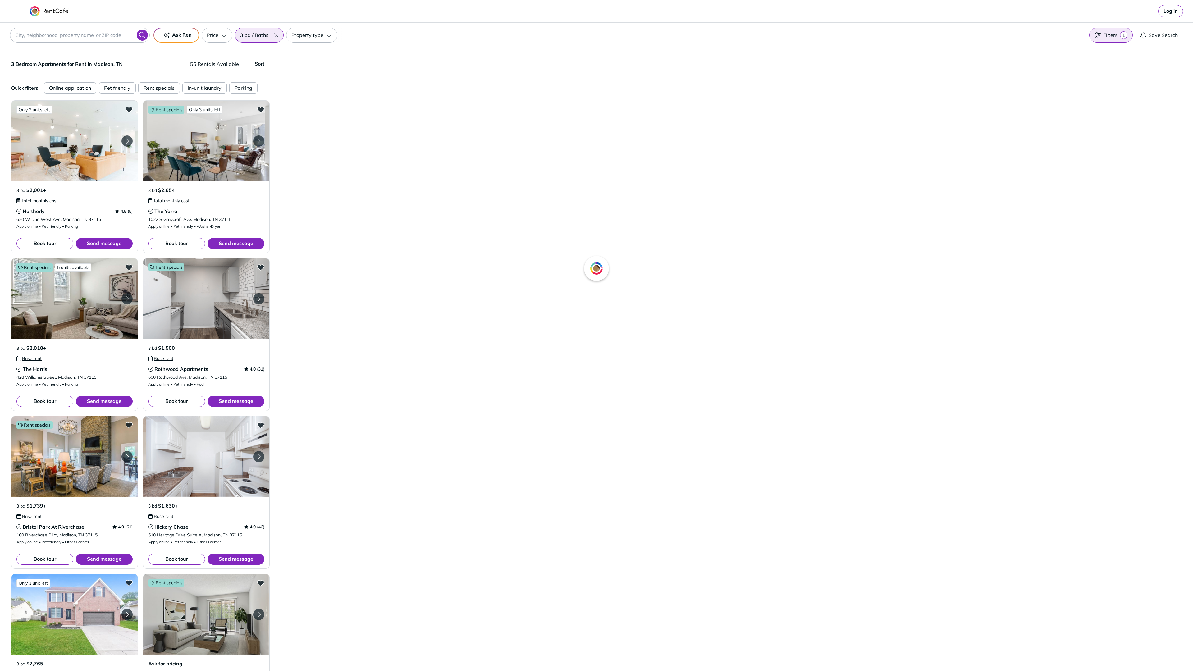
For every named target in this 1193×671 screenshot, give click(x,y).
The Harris (35, 369)
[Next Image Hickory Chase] (258, 456)
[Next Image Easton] (258, 614)
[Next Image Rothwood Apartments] (258, 298)
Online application (70, 88)
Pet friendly (117, 88)
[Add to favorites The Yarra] (260, 109)
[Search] (142, 35)
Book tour (45, 243)
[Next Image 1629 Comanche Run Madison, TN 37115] (127, 614)
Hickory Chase (171, 527)
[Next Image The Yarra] (258, 141)
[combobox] (80, 35)
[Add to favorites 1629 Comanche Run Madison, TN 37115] (129, 582)
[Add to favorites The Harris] (129, 267)
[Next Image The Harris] (127, 298)
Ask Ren (182, 35)
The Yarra (165, 211)
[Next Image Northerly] (127, 141)
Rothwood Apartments (181, 369)
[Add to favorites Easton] (260, 582)
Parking (243, 88)
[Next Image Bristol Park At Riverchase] (127, 456)
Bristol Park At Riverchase (53, 527)
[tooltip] (37, 201)
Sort (259, 64)
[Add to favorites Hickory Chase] (260, 425)
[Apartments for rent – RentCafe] (49, 11)
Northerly (34, 211)
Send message (104, 243)
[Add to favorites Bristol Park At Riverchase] (129, 425)
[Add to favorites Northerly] (129, 109)
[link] (1170, 11)
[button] (276, 35)
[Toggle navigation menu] (17, 11)
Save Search (1163, 35)
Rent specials (159, 88)
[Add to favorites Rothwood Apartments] (260, 267)
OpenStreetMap (763, 653)
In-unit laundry (205, 88)
